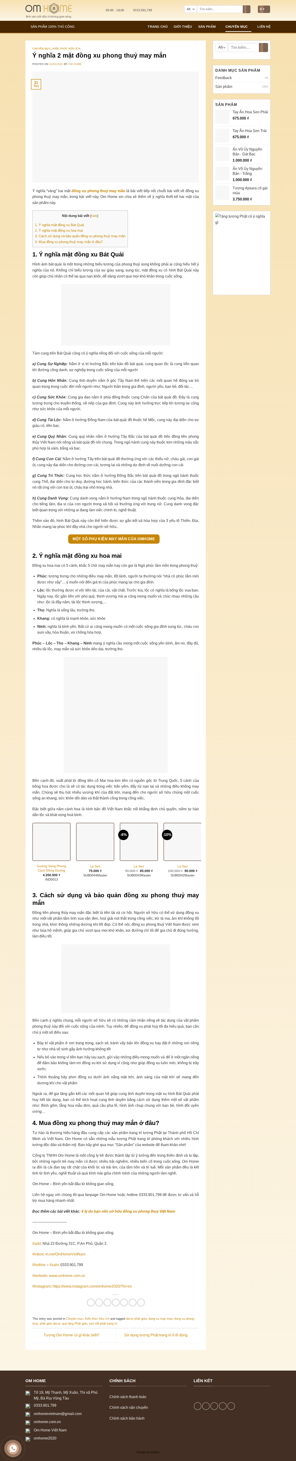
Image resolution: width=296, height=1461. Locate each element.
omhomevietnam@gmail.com (58, 1414)
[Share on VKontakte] (124, 1302)
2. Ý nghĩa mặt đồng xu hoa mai (59, 230)
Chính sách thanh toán (127, 1397)
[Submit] (246, 9)
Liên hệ (264, 26)
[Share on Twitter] (99, 1302)
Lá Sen (95, 866)
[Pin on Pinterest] (116, 1302)
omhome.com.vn (47, 1422)
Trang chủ (158, 26)
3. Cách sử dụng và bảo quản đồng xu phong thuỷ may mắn (80, 236)
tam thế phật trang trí (103, 1323)
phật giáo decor (50, 1323)
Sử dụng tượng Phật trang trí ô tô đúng (156, 1335)
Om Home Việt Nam (50, 1430)
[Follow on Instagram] (206, 1406)
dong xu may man (160, 1318)
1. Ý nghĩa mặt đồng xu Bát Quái (59, 225)
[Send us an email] (214, 1406)
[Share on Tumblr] (141, 1302)
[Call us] (223, 1406)
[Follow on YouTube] (231, 1406)
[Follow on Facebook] (197, 1406)
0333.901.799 (45, 1405)
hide (94, 216)
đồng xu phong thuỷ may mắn (98, 191)
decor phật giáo (136, 1318)
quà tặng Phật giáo (74, 1323)
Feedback (223, 78)
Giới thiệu (183, 26)
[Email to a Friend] (107, 1302)
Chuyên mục (236, 26)
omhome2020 (45, 1438)
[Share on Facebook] (91, 1302)
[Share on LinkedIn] (132, 1302)
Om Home (75, 64)
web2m (154, 1452)
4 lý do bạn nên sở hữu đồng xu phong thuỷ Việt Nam (128, 1211)
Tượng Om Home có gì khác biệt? (71, 1335)
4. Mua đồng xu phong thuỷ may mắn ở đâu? (69, 242)
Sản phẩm (207, 26)
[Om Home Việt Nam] (48, 10)
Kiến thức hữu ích (66, 48)
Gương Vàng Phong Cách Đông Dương (51, 868)
